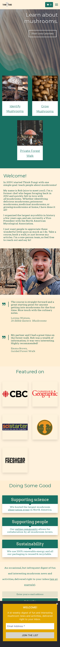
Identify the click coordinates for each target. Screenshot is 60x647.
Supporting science (30, 499)
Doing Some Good (30, 485)
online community (26, 529)
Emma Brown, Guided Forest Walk (23, 350)
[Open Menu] (56, 4)
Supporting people (30, 521)
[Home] (7, 4)
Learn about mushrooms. (41, 18)
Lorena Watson (28, 319)
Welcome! (14, 176)
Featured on (30, 371)
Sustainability (30, 543)
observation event (19, 509)
